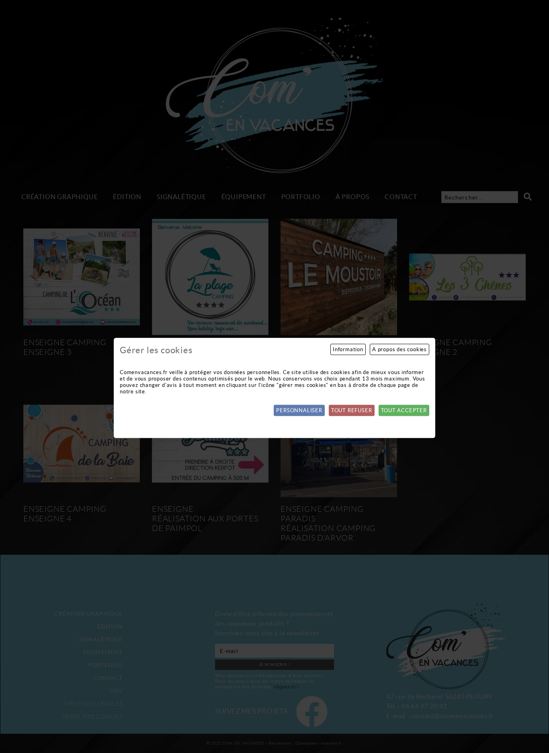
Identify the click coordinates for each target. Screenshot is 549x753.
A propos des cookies (399, 349)
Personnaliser (299, 410)
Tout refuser (351, 410)
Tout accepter (404, 410)
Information (348, 349)
